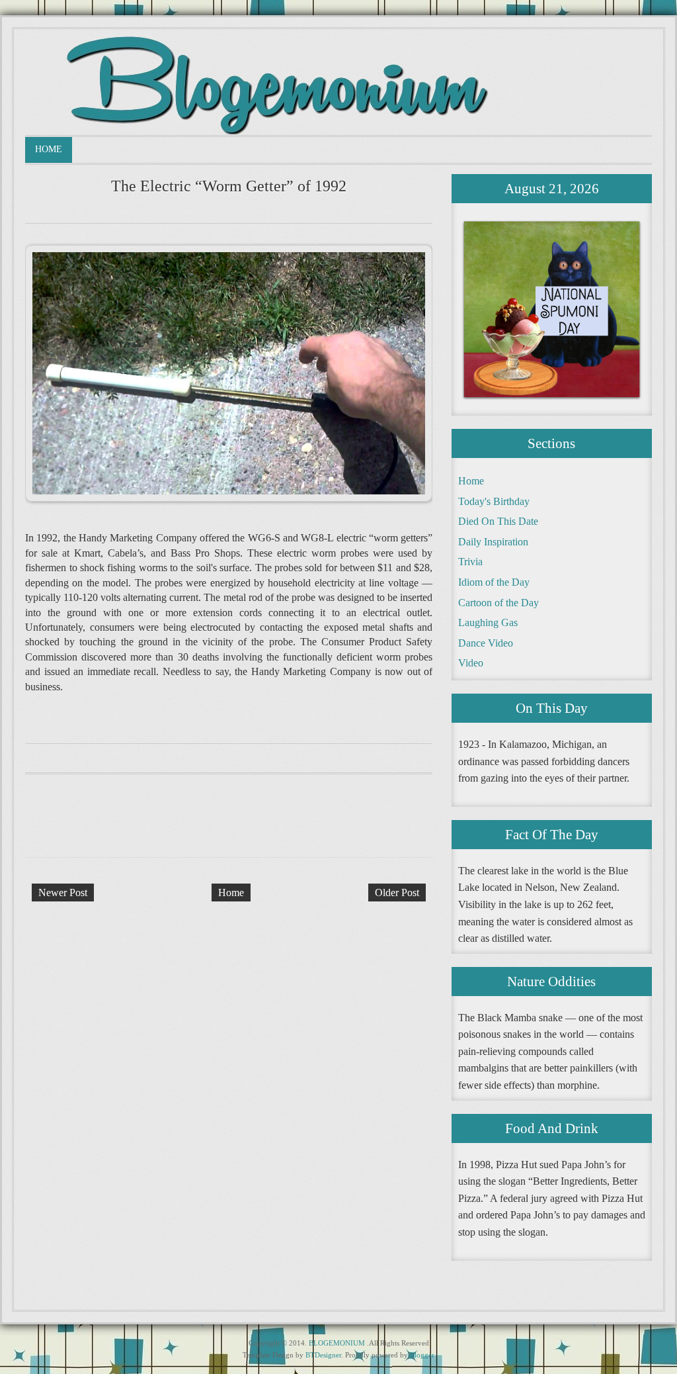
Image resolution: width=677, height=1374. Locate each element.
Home (48, 149)
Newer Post (62, 892)
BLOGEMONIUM (337, 1343)
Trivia (470, 561)
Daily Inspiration (493, 541)
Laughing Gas (488, 622)
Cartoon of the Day (498, 602)
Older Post (397, 892)
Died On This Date (498, 521)
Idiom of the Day (494, 582)
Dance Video (485, 643)
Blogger (422, 1355)
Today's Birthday (494, 501)
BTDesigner (323, 1355)
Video (470, 662)
